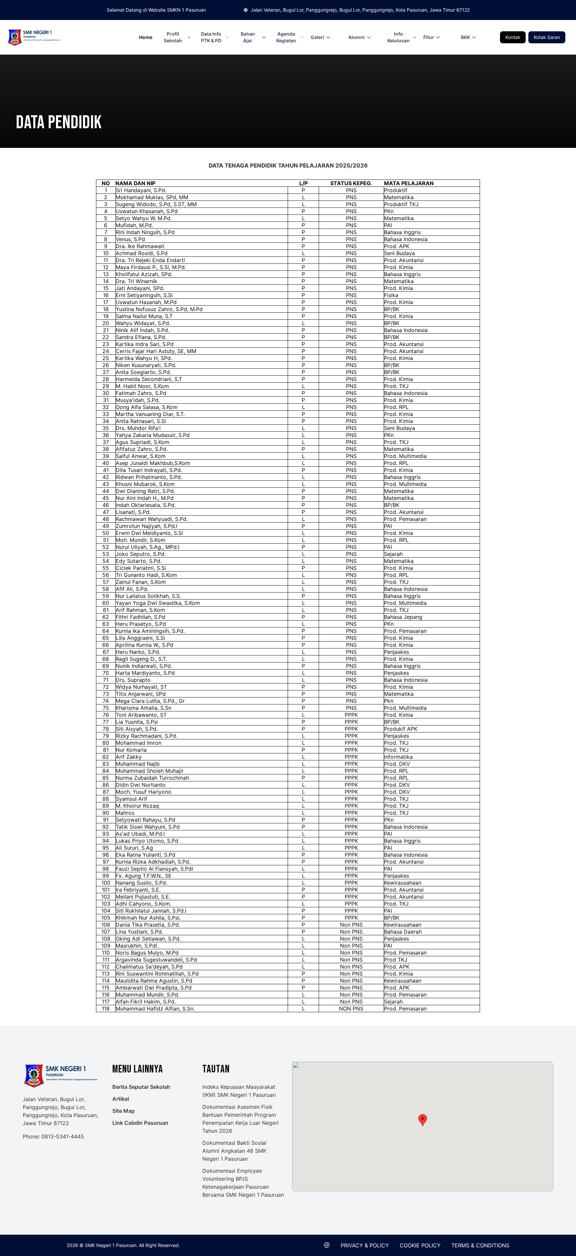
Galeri (317, 37)
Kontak (512, 37)
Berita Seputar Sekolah (141, 1086)
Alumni (356, 37)
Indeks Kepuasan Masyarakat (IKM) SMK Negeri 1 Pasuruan (239, 1090)
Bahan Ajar (248, 37)
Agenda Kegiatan (286, 37)
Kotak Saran (547, 37)
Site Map (123, 1110)
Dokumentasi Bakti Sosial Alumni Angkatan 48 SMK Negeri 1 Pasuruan (234, 1150)
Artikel (120, 1098)
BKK (465, 37)
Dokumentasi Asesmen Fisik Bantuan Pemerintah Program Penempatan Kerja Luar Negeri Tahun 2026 (240, 1118)
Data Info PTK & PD (211, 37)
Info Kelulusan (398, 37)
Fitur (428, 37)
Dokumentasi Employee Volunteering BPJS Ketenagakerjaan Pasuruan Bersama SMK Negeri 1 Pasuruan (243, 1182)
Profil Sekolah (173, 37)
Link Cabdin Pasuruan (140, 1122)
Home (145, 37)
